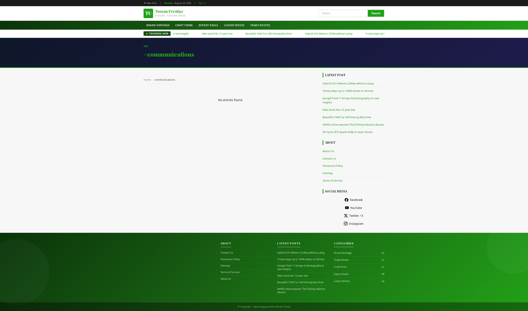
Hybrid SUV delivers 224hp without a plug (318, 33)
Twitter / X (356, 216)
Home (147, 80)
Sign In (202, 3)
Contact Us (329, 158)
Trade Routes (260, 25)
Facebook (356, 200)
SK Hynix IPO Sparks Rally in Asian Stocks (348, 132)
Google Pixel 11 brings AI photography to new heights (300, 267)
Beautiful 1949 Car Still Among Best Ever (259, 33)
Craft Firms (184, 25)
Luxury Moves (234, 25)
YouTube (356, 208)
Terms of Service (332, 180)
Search (375, 13)
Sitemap (328, 173)
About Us (328, 151)
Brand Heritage (158, 25)
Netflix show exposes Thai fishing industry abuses (353, 124)
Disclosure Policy (333, 166)
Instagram (356, 224)
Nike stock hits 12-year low (207, 33)
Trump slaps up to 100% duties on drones (379, 33)
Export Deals (208, 25)
